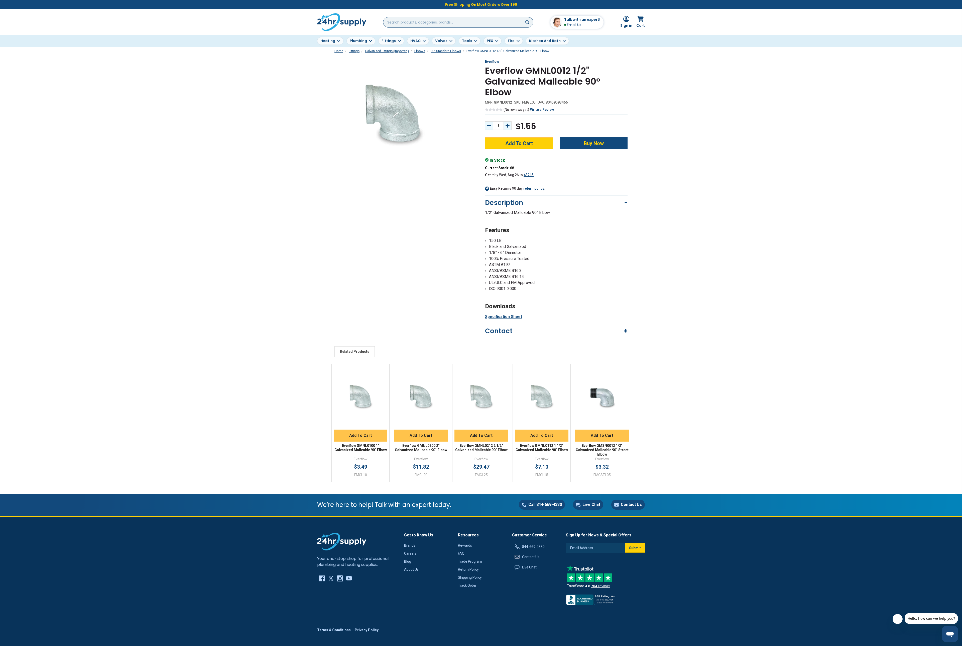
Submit (635, 548)
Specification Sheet (503, 316)
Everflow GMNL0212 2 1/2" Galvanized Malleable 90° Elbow (481, 448)
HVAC (415, 40)
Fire (511, 40)
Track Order (467, 585)
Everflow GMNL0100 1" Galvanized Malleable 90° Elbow (360, 448)
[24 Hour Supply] (341, 541)
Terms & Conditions (334, 630)
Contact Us (530, 557)
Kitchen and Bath (545, 40)
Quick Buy (360, 423)
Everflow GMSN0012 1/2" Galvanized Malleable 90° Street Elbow (602, 450)
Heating (327, 40)
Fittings (389, 40)
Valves (441, 40)
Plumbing (358, 40)
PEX (490, 40)
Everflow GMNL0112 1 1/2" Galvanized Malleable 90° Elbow (542, 448)
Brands (409, 545)
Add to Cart (360, 435)
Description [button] (504, 202)
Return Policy (468, 569)
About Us (411, 569)
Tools (467, 40)
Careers (410, 553)
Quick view (360, 391)
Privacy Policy (367, 630)
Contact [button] (499, 331)
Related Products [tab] (354, 352)
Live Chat (529, 567)
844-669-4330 (533, 547)
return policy (533, 188)
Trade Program (470, 561)
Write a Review (542, 110)
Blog (407, 561)
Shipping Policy (470, 577)
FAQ (461, 553)
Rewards (465, 545)
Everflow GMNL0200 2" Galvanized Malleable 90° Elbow (421, 448)
